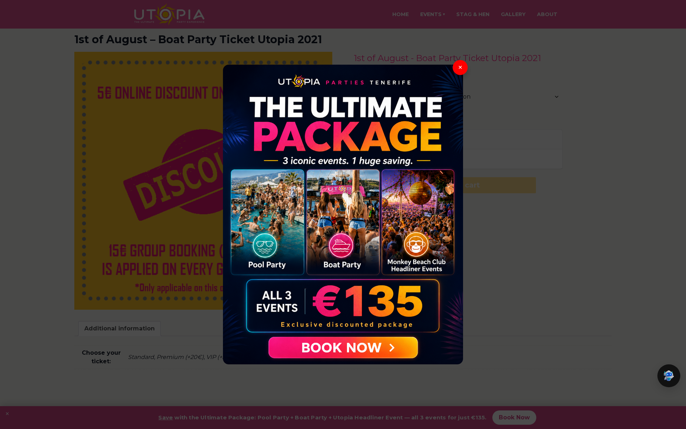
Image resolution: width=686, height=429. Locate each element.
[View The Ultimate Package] (343, 215)
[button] (668, 375)
